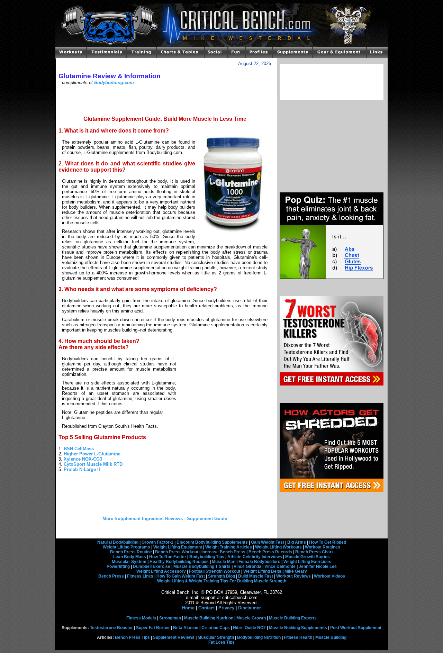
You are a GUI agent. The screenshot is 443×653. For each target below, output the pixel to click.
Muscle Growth (251, 618)
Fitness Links (140, 576)
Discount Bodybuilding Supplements (212, 542)
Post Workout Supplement (355, 627)
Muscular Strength (216, 637)
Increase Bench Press (223, 552)
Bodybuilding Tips (206, 556)
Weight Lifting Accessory (161, 571)
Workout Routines (322, 547)
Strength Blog (221, 576)
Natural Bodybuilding (117, 542)
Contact (206, 607)
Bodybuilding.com (114, 82)
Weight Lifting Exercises (307, 561)
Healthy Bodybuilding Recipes (179, 561)
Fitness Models (141, 618)
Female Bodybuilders (259, 561)
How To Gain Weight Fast (180, 576)
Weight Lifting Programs (126, 547)
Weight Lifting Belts (262, 571)
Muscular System (129, 561)
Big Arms (296, 542)
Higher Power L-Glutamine (92, 453)
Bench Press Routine (131, 552)
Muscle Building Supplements (298, 627)
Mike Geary (295, 571)
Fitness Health (298, 637)
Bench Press (111, 576)
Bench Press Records (270, 552)
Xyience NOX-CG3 (83, 459)
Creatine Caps (215, 627)
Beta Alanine (185, 627)
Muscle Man (223, 561)
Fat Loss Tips (221, 642)
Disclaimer (249, 607)
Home (188, 607)
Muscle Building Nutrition (208, 618)
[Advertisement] (165, 100)
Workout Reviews (293, 576)
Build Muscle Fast (255, 576)
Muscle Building (330, 637)
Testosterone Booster (111, 627)
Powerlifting (118, 566)
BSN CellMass (79, 448)
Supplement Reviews (174, 637)
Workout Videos (329, 576)
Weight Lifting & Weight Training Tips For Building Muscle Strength (221, 581)
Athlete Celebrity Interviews (254, 556)
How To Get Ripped (327, 542)
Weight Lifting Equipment (177, 547)
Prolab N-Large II (82, 469)
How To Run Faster (167, 556)
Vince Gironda (247, 566)
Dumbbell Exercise (151, 566)
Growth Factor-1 (157, 542)
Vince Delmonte (280, 566)
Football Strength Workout (214, 571)
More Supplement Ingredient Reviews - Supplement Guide (164, 518)
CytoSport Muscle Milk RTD (93, 464)
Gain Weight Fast (267, 542)
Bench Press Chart (314, 552)
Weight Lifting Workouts (278, 547)
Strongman (170, 618)
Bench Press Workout (176, 552)
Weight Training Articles (228, 547)
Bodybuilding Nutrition (259, 637)
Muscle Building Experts (293, 618)
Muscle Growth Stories (307, 556)
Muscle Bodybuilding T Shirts (201, 566)
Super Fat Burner (153, 627)
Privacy (226, 607)
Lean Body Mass (129, 556)
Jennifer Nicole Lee (318, 566)
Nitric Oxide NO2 (249, 627)
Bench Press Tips (132, 637)
